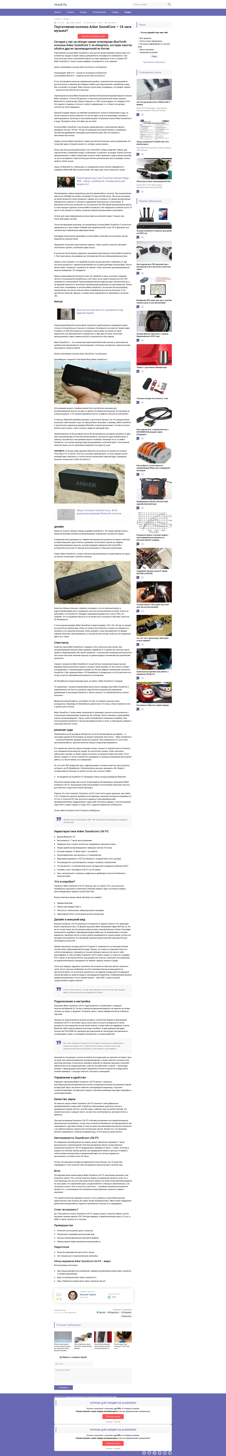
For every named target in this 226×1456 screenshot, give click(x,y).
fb (154, 1453)
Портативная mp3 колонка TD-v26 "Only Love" (121, 1346)
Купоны (57, 12)
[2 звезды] (57, 1312)
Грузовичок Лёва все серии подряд (153, 705)
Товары (127, 12)
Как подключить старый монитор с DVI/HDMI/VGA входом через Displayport (153, 432)
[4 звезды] (61, 1312)
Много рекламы (147, 49)
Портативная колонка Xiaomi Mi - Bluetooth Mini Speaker (83, 1346)
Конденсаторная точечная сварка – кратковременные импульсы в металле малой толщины (153, 537)
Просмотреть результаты (154, 62)
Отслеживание (99, 12)
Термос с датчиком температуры (152, 367)
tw (159, 1453)
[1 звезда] (55, 1312)
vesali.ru (60, 4)
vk (170, 1453)
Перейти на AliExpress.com (93, 36)
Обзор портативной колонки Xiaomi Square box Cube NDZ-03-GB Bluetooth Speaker (62, 1347)
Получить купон (113, 1416)
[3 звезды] (59, 1312)
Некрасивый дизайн (149, 52)
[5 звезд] (63, 1312)
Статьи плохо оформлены (151, 41)
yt (149, 1453)
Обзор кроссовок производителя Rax (154, 181)
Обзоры (83, 12)
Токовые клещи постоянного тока (152, 398)
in (165, 1453)
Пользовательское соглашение (97, 1397)
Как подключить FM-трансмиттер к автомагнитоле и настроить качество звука (154, 266)
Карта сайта (113, 1397)
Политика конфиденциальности (76, 1397)
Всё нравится (145, 38)
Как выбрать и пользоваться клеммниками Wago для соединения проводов (153, 468)
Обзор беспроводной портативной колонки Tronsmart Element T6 (102, 1346)
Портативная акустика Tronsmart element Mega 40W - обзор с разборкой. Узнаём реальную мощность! (103, 181)
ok (144, 1453)
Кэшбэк (70, 12)
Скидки (115, 12)
